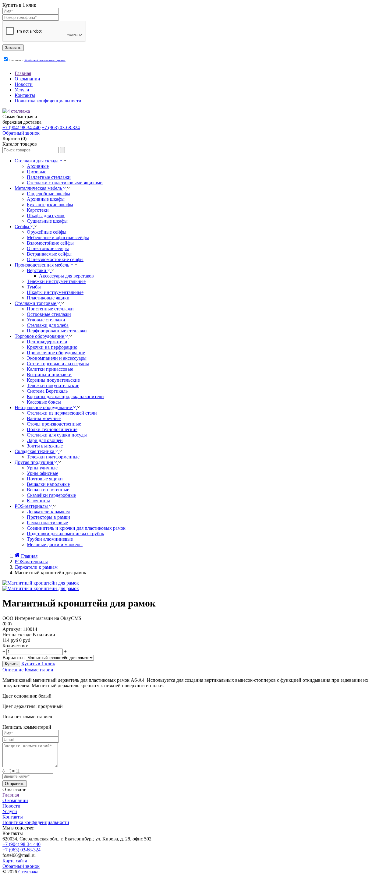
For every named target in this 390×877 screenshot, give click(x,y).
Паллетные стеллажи (49, 177)
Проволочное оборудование (56, 352)
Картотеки (38, 210)
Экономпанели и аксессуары (57, 358)
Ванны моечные (44, 418)
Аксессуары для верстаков (66, 275)
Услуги (22, 89)
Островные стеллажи (49, 314)
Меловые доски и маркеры (55, 544)
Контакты (25, 95)
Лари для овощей (45, 440)
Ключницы (38, 500)
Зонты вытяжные (45, 445)
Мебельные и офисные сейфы (58, 237)
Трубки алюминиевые (50, 539)
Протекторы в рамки (48, 517)
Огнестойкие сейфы (48, 248)
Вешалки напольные (48, 484)
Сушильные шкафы (47, 221)
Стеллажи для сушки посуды (57, 434)
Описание (12, 669)
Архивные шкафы (46, 199)
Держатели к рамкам (48, 511)
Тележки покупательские (53, 385)
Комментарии (39, 669)
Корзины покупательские (53, 380)
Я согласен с (37, 60)
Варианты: (13, 657)
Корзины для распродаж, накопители (65, 396)
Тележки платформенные (53, 456)
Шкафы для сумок (46, 215)
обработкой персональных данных (45, 60)
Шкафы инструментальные (55, 292)
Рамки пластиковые (47, 522)
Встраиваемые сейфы (49, 253)
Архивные (38, 166)
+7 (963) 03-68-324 (61, 127)
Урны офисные (42, 473)
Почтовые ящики (45, 478)
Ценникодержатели (47, 341)
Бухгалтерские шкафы (50, 204)
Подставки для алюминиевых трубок (65, 533)
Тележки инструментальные (56, 281)
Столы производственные (54, 423)
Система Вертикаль (47, 391)
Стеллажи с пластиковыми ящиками (65, 182)
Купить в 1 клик (38, 663)
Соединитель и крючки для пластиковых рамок (76, 528)
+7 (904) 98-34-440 (21, 127)
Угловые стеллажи (46, 319)
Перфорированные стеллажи (57, 330)
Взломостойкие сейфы (50, 243)
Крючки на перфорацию (52, 347)
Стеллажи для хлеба (48, 325)
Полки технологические (52, 429)
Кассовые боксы (44, 402)
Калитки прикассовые (50, 369)
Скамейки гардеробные (51, 495)
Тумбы (34, 286)
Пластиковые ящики (48, 297)
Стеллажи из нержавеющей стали (62, 413)
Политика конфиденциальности (48, 100)
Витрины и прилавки (49, 374)
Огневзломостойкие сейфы (55, 259)
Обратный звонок (21, 866)
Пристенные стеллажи (50, 308)
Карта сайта (14, 860)
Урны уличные (42, 467)
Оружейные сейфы (46, 232)
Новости (24, 84)
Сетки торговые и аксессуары (58, 363)
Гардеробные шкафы (48, 193)
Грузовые (36, 171)
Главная (23, 73)
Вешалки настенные (48, 489)
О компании (27, 78)
